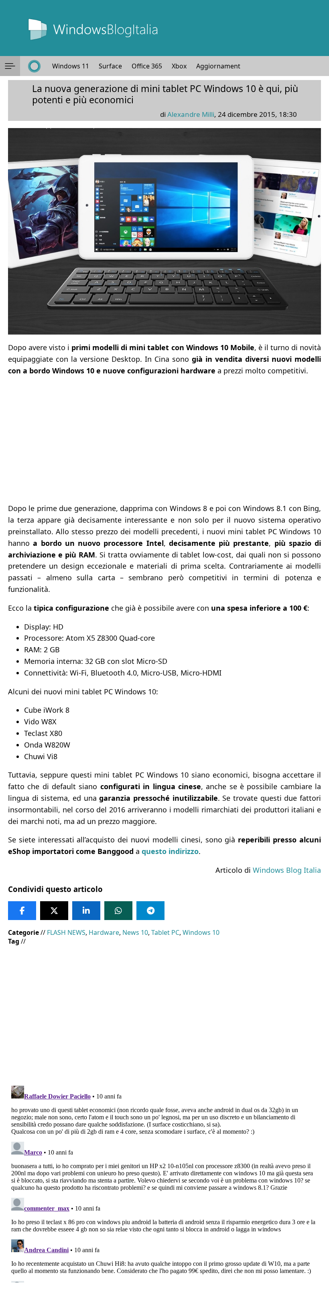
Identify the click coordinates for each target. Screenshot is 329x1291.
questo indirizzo (170, 851)
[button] (10, 66)
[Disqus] (164, 1183)
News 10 (135, 932)
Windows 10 (201, 932)
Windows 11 (70, 66)
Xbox (179, 66)
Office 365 (147, 66)
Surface (110, 66)
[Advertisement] (164, 439)
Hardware (104, 932)
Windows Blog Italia (287, 870)
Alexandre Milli (190, 114)
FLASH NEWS (66, 932)
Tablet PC (165, 932)
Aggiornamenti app (225, 66)
